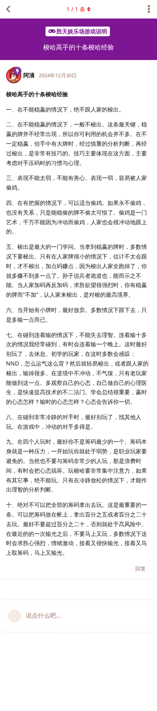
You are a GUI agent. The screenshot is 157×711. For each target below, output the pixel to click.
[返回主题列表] (8, 9)
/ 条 (75, 9)
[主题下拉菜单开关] (149, 9)
